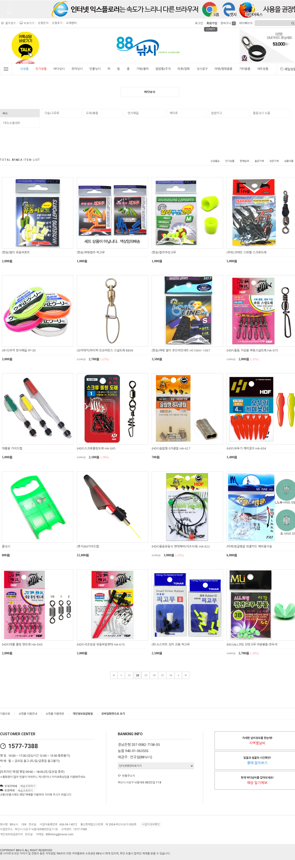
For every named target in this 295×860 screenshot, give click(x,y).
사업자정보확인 (151, 824)
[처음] (114, 675)
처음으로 (5, 713)
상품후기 (56, 23)
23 (146, 675)
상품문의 (42, 23)
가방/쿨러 (142, 69)
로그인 (198, 23)
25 (162, 675)
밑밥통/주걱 (163, 69)
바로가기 (28, 23)
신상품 (24, 69)
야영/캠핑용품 (223, 69)
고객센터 (70, 23)
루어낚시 (77, 69)
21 (129, 675)
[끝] (185, 675)
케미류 (173, 113)
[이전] (121, 675)
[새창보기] (43, 244)
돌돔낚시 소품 (261, 113)
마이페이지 (245, 23)
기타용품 (244, 69)
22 (137, 675)
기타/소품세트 (11, 123)
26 (170, 675)
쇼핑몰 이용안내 (28, 713)
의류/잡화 (183, 69)
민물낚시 (94, 69)
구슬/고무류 (51, 113)
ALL (5, 113)
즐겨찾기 (10, 23)
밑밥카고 (216, 113)
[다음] (178, 675)
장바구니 (228, 23)
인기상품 (41, 69)
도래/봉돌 (92, 113)
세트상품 (262, 69)
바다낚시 (59, 69)
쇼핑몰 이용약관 (55, 713)
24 (154, 675)
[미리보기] (32, 244)
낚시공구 (202, 69)
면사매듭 (133, 113)
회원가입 (211, 23)
